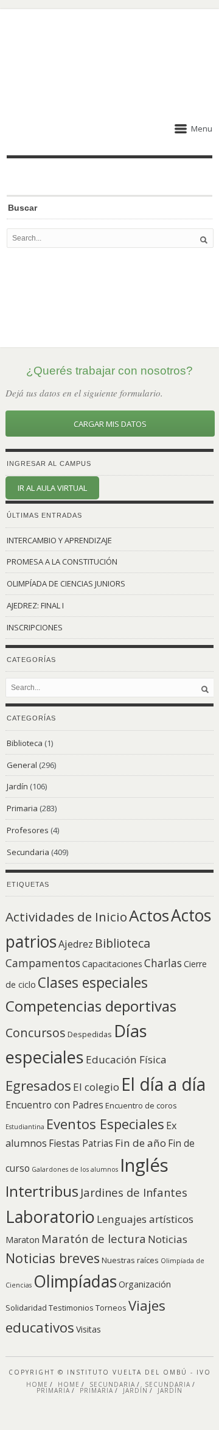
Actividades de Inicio (66, 916)
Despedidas (90, 1034)
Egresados (38, 1085)
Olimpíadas (75, 1281)
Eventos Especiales (105, 1124)
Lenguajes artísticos (145, 1219)
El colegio (96, 1087)
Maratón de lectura (93, 1238)
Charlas (163, 963)
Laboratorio (50, 1216)
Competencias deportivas (90, 1006)
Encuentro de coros (141, 1105)
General (22, 764)
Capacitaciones (112, 964)
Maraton (22, 1239)
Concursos (35, 1032)
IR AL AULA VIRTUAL (52, 487)
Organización (145, 1284)
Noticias (167, 1239)
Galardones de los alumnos (75, 1169)
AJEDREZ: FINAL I (35, 605)
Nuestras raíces (130, 1260)
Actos (149, 915)
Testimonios (71, 1307)
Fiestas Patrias (81, 1143)
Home (37, 1384)
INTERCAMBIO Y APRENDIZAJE (59, 540)
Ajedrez (75, 944)
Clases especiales (93, 982)
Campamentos (42, 963)
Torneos (111, 1307)
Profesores (28, 830)
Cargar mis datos (110, 423)
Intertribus (41, 1191)
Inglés (144, 1165)
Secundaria (28, 852)
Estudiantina (24, 1126)
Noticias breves (52, 1258)
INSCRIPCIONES (35, 627)
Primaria (22, 808)
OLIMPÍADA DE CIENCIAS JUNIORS (66, 583)
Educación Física (126, 1059)
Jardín (17, 786)
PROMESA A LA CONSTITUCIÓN (62, 561)
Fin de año (140, 1143)
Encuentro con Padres (54, 1105)
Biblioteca (25, 743)
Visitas (88, 1329)
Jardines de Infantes (133, 1192)
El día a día (163, 1084)
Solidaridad (26, 1307)
